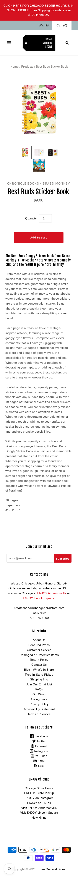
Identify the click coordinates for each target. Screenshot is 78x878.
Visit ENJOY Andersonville (39, 808)
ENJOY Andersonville (51, 593)
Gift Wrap (39, 694)
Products (27, 66)
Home (14, 66)
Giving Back (39, 699)
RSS (40, 766)
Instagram (40, 751)
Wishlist (44, 25)
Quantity (31, 218)
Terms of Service (39, 714)
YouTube (40, 756)
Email (41, 761)
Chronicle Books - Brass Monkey (38, 183)
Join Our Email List (39, 684)
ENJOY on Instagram (39, 798)
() (62, 25)
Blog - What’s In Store (39, 669)
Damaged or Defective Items (39, 655)
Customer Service (39, 650)
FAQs (39, 689)
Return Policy (39, 659)
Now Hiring (39, 817)
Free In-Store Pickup (39, 674)
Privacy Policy (39, 704)
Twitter (41, 741)
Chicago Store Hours (39, 788)
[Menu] (9, 43)
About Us (39, 640)
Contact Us (39, 664)
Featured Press (39, 645)
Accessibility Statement (39, 709)
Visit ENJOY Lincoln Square (39, 812)
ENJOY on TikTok (39, 803)
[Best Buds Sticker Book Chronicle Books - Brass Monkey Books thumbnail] (25, 152)
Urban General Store (50, 869)
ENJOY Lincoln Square (38, 598)
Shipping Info (39, 679)
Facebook (41, 736)
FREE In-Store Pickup (39, 793)
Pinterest (40, 746)
